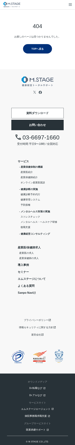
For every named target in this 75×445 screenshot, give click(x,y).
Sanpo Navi (25, 292)
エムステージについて (32, 278)
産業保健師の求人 (29, 258)
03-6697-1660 (40, 137)
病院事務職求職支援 (36, 415)
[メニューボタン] (70, 4)
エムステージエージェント (35, 409)
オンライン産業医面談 (33, 182)
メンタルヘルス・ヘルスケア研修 (39, 221)
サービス (23, 161)
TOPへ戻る (37, 48)
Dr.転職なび (35, 388)
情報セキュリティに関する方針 (36, 327)
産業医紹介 (27, 172)
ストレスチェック (30, 216)
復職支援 (25, 227)
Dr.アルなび (35, 395)
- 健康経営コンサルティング (34, 233)
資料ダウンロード (37, 113)
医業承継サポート (36, 429)
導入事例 (23, 264)
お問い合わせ (37, 124)
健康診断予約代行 (30, 194)
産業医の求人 (26, 253)
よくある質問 (26, 285)
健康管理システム (30, 199)
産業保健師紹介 (29, 177)
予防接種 (25, 204)
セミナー (23, 271)
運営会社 (36, 334)
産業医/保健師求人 (29, 247)
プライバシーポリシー (36, 320)
